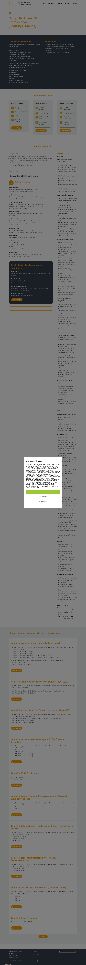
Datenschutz (40, 506)
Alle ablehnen (43, 496)
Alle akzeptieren (43, 492)
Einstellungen (43, 501)
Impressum (46, 506)
